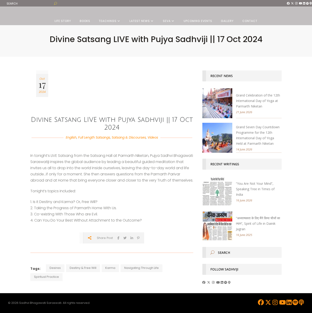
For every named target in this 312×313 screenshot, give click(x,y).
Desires (55, 268)
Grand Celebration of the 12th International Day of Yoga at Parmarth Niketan (258, 100)
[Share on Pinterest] (138, 238)
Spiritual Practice (46, 277)
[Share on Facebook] (118, 238)
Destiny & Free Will (83, 268)
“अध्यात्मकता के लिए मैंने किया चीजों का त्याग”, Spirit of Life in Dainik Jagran (258, 223)
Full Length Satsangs (94, 137)
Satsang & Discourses (129, 137)
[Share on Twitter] (125, 238)
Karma (110, 268)
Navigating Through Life (141, 268)
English (71, 137)
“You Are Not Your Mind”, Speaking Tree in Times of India (255, 189)
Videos (153, 137)
